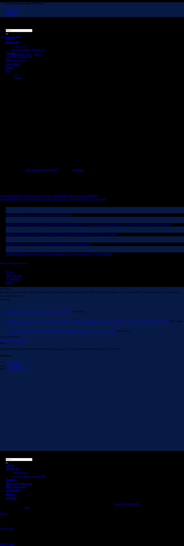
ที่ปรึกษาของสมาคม (16, 487)
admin (37, 54)
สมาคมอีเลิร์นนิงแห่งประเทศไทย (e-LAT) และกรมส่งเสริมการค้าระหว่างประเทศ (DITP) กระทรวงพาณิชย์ (52, 199)
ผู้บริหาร (10, 283)
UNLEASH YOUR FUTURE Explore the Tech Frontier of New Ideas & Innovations (47, 244)
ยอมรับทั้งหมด (7, 529)
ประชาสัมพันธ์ (16, 37)
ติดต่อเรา (10, 494)
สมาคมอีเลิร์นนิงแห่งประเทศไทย (18, 263)
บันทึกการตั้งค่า (8, 544)
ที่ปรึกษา (10, 272)
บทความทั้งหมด (5, 37)
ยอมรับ (3, 513)
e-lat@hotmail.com (17, 369)
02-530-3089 (14, 366)
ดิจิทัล (2, 263)
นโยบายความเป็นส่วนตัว (126, 504)
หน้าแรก (10, 39)
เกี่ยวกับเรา (11, 480)
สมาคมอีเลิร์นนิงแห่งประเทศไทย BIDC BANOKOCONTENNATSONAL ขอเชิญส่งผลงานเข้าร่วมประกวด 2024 (61, 234)
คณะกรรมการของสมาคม (19, 483)
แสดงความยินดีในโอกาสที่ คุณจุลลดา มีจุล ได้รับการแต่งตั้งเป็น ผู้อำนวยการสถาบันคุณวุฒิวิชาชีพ (48, 196)
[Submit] (7, 34)
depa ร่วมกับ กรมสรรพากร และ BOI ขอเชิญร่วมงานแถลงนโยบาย (39, 215)
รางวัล (6, 263)
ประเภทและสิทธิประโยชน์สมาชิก (28, 50)
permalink (78, 170)
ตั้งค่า (27, 507)
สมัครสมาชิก (12, 9)
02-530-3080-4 (13, 362)
